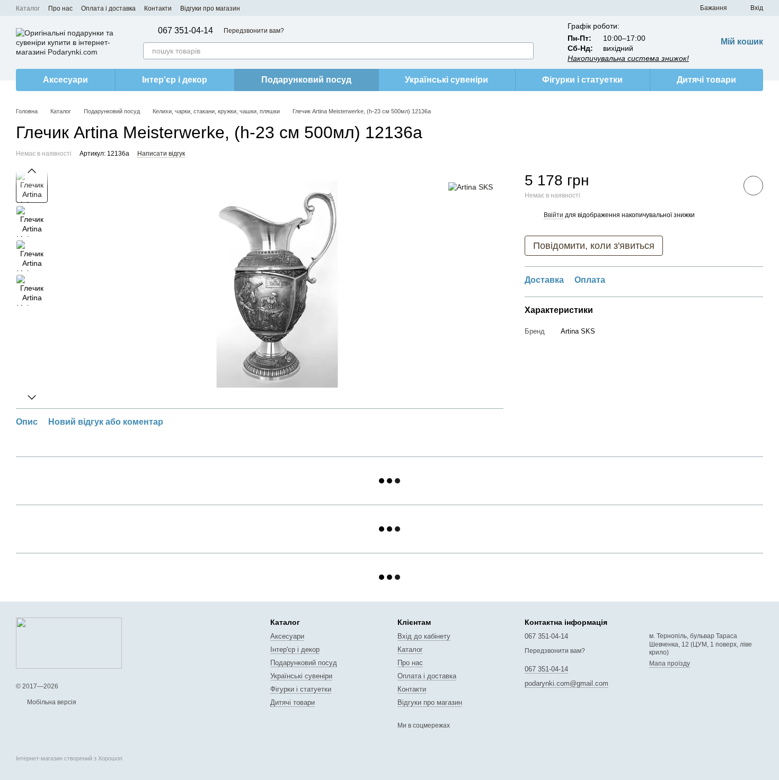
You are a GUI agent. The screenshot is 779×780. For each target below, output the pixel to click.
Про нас (60, 8)
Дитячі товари (706, 79)
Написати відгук (161, 153)
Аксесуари (65, 79)
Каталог (28, 8)
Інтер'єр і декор (174, 79)
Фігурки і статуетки (582, 79)
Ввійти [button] (553, 214)
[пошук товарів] (525, 50)
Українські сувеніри (446, 79)
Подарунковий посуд (306, 79)
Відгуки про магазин (210, 8)
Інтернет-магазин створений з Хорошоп (69, 758)
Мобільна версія (50, 702)
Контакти (158, 8)
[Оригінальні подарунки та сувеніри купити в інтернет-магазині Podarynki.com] (69, 643)
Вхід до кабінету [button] (423, 636)
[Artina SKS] (470, 186)
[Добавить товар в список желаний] (753, 185)
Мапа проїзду (669, 663)
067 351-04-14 (185, 30)
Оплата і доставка (108, 8)
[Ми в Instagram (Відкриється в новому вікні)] (267, 8)
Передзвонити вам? (254, 30)
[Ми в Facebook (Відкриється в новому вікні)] (255, 8)
